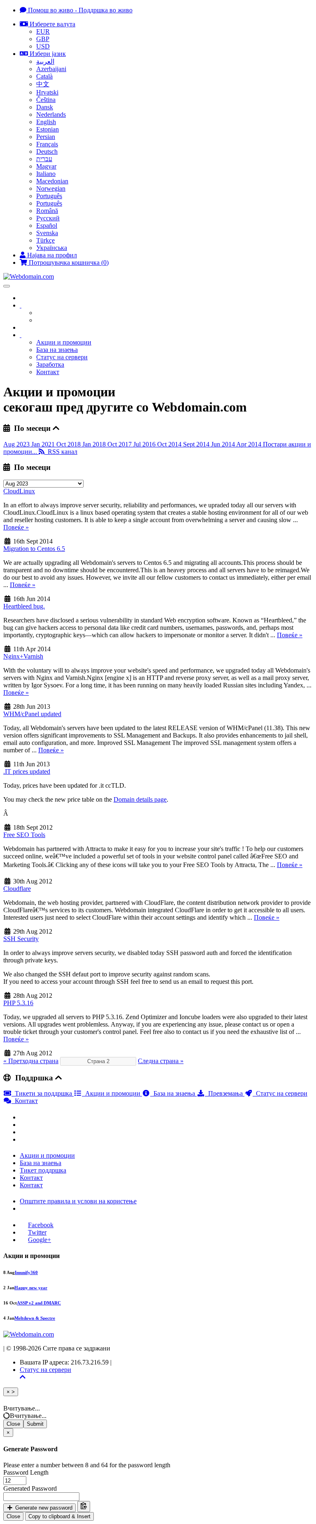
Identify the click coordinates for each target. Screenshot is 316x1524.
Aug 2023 (17, 444)
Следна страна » (161, 1060)
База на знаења (57, 349)
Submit (35, 1424)
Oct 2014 (170, 444)
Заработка (50, 364)
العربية (45, 61)
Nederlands (51, 114)
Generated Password (30, 1488)
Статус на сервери (62, 357)
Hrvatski (47, 92)
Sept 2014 (197, 444)
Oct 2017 (120, 444)
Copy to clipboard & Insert (59, 1516)
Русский (48, 218)
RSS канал (60, 451)
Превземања (224, 1093)
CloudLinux (19, 491)
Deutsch (47, 151)
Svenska (47, 232)
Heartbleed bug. (24, 606)
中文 (42, 84)
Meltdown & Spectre (34, 1318)
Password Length (26, 1472)
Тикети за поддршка (43, 1093)
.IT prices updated (26, 771)
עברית (44, 158)
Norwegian (50, 188)
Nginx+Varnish (23, 656)
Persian (45, 136)
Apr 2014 (249, 444)
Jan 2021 (43, 444)
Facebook (40, 1224)
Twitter (37, 1232)
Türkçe (45, 240)
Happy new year (30, 1287)
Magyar (46, 166)
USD (43, 46)
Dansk (44, 107)
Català (44, 76)
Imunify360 (26, 1272)
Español (46, 225)
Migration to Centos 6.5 (34, 548)
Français (47, 144)
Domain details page (140, 799)
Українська (51, 247)
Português (49, 195)
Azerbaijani (51, 68)
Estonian (47, 129)
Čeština (46, 99)
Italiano (46, 173)
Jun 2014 (223, 444)
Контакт (47, 371)
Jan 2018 (94, 444)
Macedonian (52, 181)
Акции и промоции (63, 342)
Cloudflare (17, 888)
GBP (42, 38)
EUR (43, 31)
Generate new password (43, 1508)
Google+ (39, 1239)
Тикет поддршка (43, 1170)
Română (47, 210)
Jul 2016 (145, 444)
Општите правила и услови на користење (78, 1201)
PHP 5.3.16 (18, 1002)
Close (13, 1424)
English (46, 121)
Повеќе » (16, 527)
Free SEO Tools (24, 834)
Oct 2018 (69, 444)
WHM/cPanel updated (32, 713)
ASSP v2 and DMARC (39, 1302)
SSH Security (21, 938)
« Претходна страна (30, 1060)
